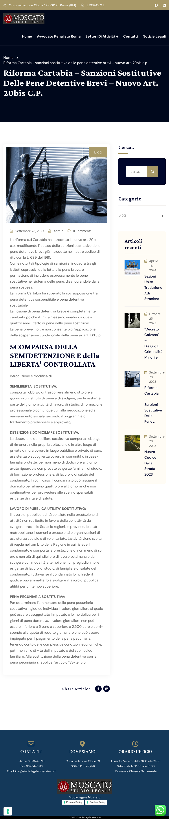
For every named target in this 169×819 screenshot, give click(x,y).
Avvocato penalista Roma (59, 36)
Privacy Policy (74, 802)
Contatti (130, 36)
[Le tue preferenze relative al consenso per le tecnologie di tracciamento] (8, 811)
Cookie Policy (98, 802)
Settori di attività (100, 36)
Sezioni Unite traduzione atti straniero (153, 287)
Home (27, 36)
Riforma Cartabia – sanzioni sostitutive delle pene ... (153, 404)
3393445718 (95, 5)
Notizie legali (154, 36)
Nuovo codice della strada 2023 (150, 462)
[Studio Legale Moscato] (23, 18)
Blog (98, 152)
